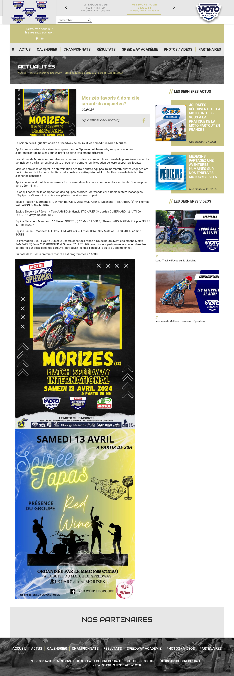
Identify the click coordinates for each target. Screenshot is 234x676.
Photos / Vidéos (178, 49)
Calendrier (47, 49)
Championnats (77, 49)
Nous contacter (43, 661)
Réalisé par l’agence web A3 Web (118, 665)
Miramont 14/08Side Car (144, 7)
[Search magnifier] (89, 20)
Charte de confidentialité (104, 661)
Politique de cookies (140, 661)
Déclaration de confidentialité (180, 661)
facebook (143, 120)
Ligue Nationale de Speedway (45, 73)
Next (174, 7)
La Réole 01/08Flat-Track (95, 7)
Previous (66, 7)
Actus (25, 49)
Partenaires (210, 49)
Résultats (106, 49)
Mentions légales (70, 661)
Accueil (13, 49)
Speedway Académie (140, 49)
